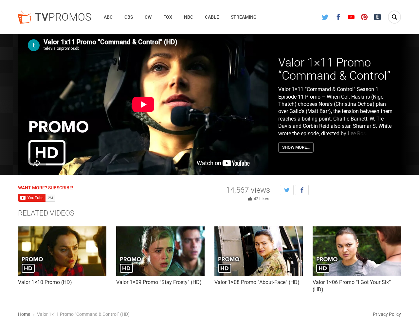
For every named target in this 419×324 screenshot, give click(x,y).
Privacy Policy (387, 314)
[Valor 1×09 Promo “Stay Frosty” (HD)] (160, 251)
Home (24, 314)
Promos (63, 17)
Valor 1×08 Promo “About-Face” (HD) (257, 282)
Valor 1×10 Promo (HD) (45, 282)
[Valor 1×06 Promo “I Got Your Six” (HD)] (357, 251)
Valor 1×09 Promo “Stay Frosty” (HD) (159, 282)
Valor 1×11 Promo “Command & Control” (334, 69)
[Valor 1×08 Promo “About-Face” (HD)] (258, 251)
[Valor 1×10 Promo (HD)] (62, 251)
